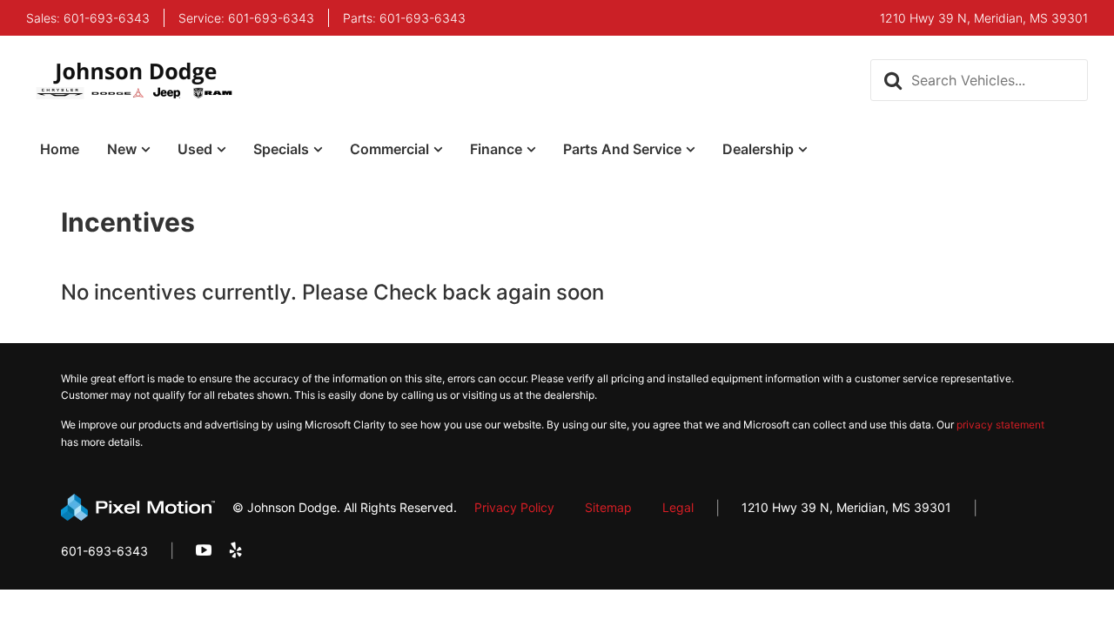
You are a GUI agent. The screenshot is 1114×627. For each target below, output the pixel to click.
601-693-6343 (104, 550)
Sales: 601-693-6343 (88, 18)
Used (195, 149)
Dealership (758, 149)
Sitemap (608, 507)
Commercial (389, 149)
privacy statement (1000, 424)
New (122, 149)
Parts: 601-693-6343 (404, 18)
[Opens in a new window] (203, 551)
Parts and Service (622, 149)
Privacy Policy (514, 507)
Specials (281, 149)
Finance (496, 149)
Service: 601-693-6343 (246, 18)
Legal (678, 507)
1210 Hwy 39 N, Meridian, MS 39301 (846, 507)
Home (59, 149)
